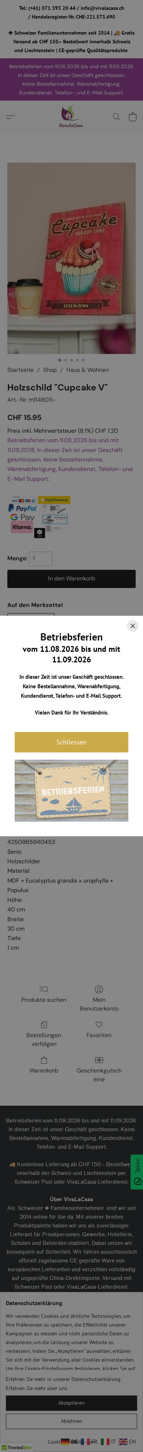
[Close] (133, 626)
